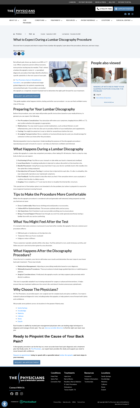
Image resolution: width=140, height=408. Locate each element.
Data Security (67, 402)
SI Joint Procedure (70, 384)
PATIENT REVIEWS (85, 2)
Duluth (103, 390)
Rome (103, 387)
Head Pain (54, 376)
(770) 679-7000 (105, 9)
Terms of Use (81, 402)
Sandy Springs (106, 376)
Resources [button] (70, 20)
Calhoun (104, 384)
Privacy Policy (57, 402)
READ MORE (108, 102)
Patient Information (91, 379)
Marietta (104, 382)
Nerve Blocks (100, 97)
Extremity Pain (56, 382)
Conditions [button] (40, 20)
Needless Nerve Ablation (72, 382)
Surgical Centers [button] (123, 20)
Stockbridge (105, 379)
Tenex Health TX (70, 390)
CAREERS (72, 2)
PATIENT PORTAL (124, 2)
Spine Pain (54, 379)
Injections (108, 97)
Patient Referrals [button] (88, 20)
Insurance (87, 376)
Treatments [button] (56, 20)
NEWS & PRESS (100, 2)
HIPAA (74, 402)
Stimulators (68, 387)
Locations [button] (106, 20)
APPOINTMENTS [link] (125, 9)
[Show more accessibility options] (4, 404)
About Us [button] (13, 20)
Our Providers (27, 21)
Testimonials (88, 382)
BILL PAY (112, 2)
